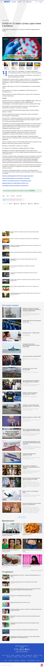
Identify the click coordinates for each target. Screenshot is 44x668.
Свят (24, 1)
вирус (4, 195)
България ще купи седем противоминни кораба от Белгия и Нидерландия (31, 345)
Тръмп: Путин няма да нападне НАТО (32, 356)
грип (8, 195)
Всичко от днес (22, 517)
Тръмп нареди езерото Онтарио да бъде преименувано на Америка (31, 381)
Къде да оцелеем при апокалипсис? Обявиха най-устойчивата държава (26, 252)
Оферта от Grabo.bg (26, 334)
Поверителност (23, 660)
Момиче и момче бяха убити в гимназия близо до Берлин (30, 393)
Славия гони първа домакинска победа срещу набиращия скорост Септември (24, 623)
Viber (11, 203)
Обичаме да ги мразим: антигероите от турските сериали (10, 550)
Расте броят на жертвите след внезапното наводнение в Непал (24, 629)
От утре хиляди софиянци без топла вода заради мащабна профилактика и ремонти (32, 443)
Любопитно (29, 1)
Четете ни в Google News (23, 651)
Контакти (37, 660)
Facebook (31, 203)
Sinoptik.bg (15, 656)
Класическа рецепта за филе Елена (9, 565)
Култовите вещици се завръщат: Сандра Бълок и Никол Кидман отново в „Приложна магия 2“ (26, 610)
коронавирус (19, 195)
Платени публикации (31, 660)
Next (41, 66)
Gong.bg (12, 655)
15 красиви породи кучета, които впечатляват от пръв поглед (23, 582)
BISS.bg (40, 655)
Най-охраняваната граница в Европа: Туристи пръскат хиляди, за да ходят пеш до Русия (25, 294)
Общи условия (16, 660)
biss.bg (11, 261)
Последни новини (10, 305)
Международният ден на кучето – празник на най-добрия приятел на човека (25, 576)
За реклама (10, 660)
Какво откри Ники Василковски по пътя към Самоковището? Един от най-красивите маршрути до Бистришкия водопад (25, 589)
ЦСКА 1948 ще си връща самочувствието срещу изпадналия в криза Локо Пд (25, 616)
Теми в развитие (5, 20)
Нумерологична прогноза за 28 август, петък (20, 602)
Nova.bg (23, 655)
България (19, 1)
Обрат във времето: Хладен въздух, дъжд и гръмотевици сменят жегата (24, 232)
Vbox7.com (8, 655)
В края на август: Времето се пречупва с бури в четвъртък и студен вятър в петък (25, 280)
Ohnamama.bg (9, 656)
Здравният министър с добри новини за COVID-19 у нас (15, 183)
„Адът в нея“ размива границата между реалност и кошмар (31, 566)
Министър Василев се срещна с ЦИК (32, 417)
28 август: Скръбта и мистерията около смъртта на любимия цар (24, 238)
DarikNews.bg (17, 655)
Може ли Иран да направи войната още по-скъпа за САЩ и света (24, 286)
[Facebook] (22, 661)
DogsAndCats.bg (29, 655)
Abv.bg (3, 655)
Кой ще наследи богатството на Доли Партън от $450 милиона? (32, 504)
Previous (2, 66)
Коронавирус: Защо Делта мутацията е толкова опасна (15, 185)
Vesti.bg (7, 2)
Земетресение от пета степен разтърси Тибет (30, 369)
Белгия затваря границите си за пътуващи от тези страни (16, 178)
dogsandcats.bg (12, 267)
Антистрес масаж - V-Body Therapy (31, 332)
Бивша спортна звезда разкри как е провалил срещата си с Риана (31, 478)
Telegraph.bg (35, 656)
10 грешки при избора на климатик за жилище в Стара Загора (10, 535)
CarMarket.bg (35, 655)
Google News (24, 203)
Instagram (37, 203)
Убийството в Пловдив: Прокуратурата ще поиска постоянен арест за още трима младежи (25, 246)
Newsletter (17, 203)
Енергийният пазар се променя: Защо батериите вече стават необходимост (23, 259)
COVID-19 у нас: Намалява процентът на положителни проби (16, 180)
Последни (14, 1)
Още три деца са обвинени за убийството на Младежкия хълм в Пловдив (31, 467)
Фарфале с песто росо (27, 534)
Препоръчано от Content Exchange (36, 570)
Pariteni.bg (25, 656)
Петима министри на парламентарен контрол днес (32, 321)
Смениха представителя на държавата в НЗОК (29, 454)
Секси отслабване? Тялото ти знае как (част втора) (32, 550)
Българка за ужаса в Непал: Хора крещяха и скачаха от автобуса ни (31, 405)
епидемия (13, 195)
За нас (6, 660)
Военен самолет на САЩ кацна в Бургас (30, 492)
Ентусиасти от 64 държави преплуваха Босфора (20, 595)
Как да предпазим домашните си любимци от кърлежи (22, 265)
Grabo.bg (20, 656)
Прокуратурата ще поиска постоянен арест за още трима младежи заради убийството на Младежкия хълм (25, 637)
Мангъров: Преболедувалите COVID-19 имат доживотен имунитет (17, 175)
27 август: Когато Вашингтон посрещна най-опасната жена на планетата (23, 273)
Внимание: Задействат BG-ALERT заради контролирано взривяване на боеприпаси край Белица (32, 309)
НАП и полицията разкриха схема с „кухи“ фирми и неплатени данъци (31, 430)
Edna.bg (29, 656)
